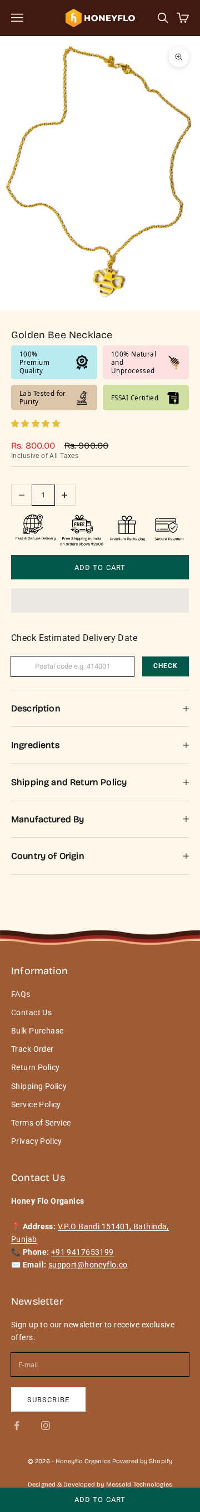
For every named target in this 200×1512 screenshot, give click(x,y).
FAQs (21, 994)
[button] (36, 423)
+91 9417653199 (82, 1252)
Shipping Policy (39, 1086)
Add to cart (99, 567)
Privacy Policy (36, 1141)
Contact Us (31, 1012)
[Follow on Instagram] (45, 1425)
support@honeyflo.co (88, 1264)
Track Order (32, 1049)
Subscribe (48, 1400)
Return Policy (35, 1067)
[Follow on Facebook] (16, 1425)
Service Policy (36, 1104)
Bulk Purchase (37, 1030)
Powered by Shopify (142, 1461)
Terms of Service (41, 1122)
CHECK (165, 666)
